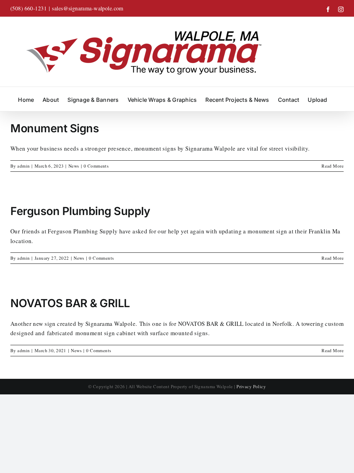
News (73, 166)
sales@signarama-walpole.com (87, 8)
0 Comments (96, 166)
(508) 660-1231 (28, 8)
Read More (333, 166)
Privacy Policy (251, 386)
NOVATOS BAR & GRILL (70, 303)
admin (23, 166)
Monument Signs (54, 128)
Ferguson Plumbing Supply (80, 211)
